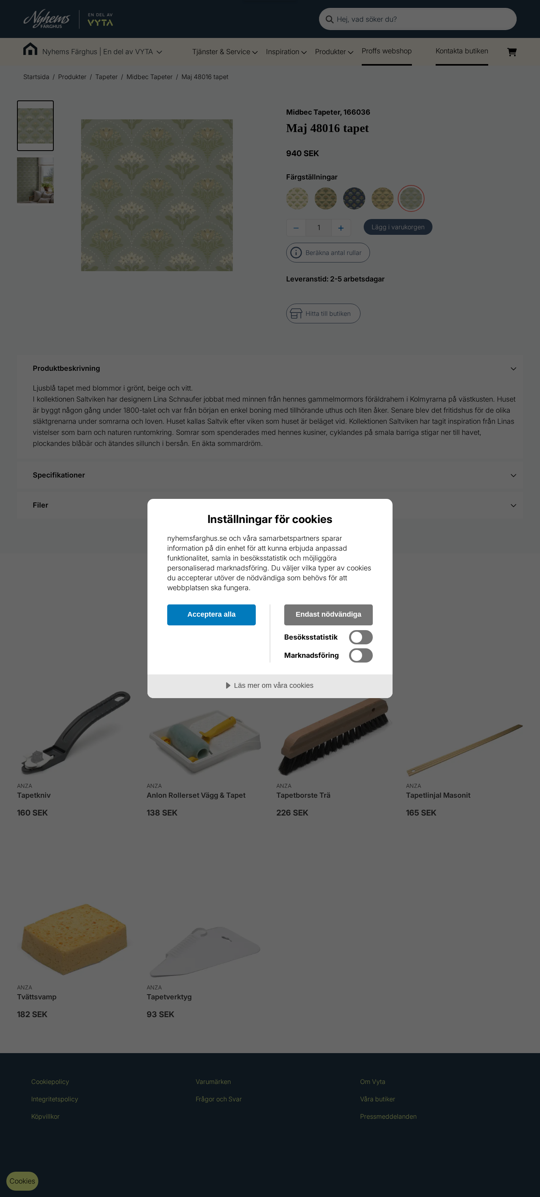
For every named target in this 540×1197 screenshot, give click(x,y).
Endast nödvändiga (328, 614)
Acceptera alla (211, 614)
